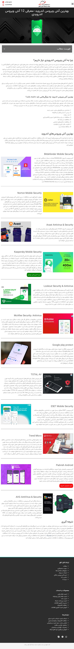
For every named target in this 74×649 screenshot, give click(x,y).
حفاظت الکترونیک (62, 605)
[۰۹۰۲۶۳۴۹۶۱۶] (3, 5)
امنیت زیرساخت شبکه (61, 601)
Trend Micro (35, 436)
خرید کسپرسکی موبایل (34, 275)
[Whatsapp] (66, 636)
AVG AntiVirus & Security (29, 497)
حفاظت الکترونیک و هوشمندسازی (57, 621)
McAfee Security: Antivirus (28, 316)
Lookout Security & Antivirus (58, 286)
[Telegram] (62, 636)
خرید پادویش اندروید (66, 486)
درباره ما (65, 579)
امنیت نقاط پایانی (62, 594)
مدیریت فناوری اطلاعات (60, 603)
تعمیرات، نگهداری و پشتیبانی (59, 627)
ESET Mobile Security (62, 406)
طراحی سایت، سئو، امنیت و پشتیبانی (57, 623)
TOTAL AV (36, 374)
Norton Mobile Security (29, 193)
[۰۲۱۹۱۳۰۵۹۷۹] (3, 2)
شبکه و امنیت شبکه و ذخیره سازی (57, 619)
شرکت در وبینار (63, 573)
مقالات (65, 566)
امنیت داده (64, 599)
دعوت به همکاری (62, 568)
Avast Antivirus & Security (59, 225)
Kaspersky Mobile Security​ (28, 252)
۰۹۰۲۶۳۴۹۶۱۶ (8, 5)
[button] (72, 3)
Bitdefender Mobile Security (58, 154)
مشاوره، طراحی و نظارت (60, 625)
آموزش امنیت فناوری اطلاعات (59, 607)
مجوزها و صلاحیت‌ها (61, 571)
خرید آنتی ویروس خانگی (60, 575)
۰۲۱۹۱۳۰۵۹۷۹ (8, 2)
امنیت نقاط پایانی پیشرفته (60, 596)
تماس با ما (64, 577)
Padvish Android (64, 465)
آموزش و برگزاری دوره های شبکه (58, 630)
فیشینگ (48, 536)
